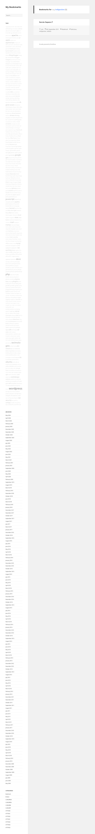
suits (18, 336)
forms (18, 142)
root (18, 303)
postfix (8, 285)
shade (17, 313)
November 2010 (10, 733)
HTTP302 (8, 816)
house (14, 172)
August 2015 (9, 574)
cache (17, 65)
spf (14, 327)
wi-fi (18, 381)
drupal (18, 117)
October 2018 (9, 496)
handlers (13, 160)
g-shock (8, 148)
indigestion (14, 184)
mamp (8, 225)
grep (15, 157)
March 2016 (9, 555)
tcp (10, 343)
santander (9, 307)
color (7, 77)
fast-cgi (17, 132)
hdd (9, 162)
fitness (16, 136)
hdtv (15, 162)
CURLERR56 (9, 802)
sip (12, 317)
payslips (8, 267)
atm (12, 45)
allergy (10, 33)
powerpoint (14, 287)
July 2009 (8, 778)
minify (13, 235)
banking (17, 49)
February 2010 (9, 758)
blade (19, 53)
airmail (10, 31)
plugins (15, 281)
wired (12, 385)
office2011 (9, 256)
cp (14, 87)
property (17, 289)
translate (8, 357)
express (10, 130)
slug (20, 319)
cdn (17, 70)
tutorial (17, 357)
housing (19, 172)
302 (16, 27)
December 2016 (10, 532)
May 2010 (8, 750)
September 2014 (10, 605)
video (11, 368)
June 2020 (8, 471)
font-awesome (12, 140)
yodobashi (10, 404)
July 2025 (8, 443)
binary (15, 53)
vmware (16, 372)
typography (15, 359)
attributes (16, 45)
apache (15, 35)
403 (18, 27)
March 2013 (9, 655)
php (8, 274)
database (8, 94)
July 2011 (8, 711)
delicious (74, 29)
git (9, 152)
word (7, 389)
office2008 (18, 254)
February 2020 (9, 479)
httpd (17, 176)
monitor (14, 239)
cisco (18, 73)
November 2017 (10, 513)
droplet (13, 117)
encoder (17, 124)
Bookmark (8, 794)
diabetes (15, 100)
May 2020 (8, 474)
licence (19, 210)
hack (9, 160)
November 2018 (10, 493)
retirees (8, 303)
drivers (8, 115)
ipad (10, 188)
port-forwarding (13, 283)
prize (19, 287)
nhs (20, 250)
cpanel (17, 87)
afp (7, 31)
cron (20, 89)
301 (13, 27)
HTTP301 (8, 813)
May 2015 (8, 582)
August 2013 (9, 641)
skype (10, 319)
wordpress (15, 388)
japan (14, 195)
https (20, 176)
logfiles (8, 217)
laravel (11, 208)
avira (13, 46)
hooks (7, 169)
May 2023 (8, 449)
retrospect (13, 303)
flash (19, 136)
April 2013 (8, 652)
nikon (7, 252)
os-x (18, 258)
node (10, 252)
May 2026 (8, 415)
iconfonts (17, 178)
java (15, 197)
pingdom (16, 277)
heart (7, 164)
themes (17, 349)
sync (13, 338)
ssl (18, 330)
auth (20, 45)
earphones (11, 120)
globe (16, 152)
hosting (11, 169)
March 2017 (9, 527)
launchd (17, 208)
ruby (13, 305)
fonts (18, 140)
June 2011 (8, 714)
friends (13, 146)
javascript (10, 199)
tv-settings (9, 359)
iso (17, 190)
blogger (16, 55)
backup (12, 49)
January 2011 (9, 727)
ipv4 (15, 190)
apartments (12, 38)
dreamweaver (16, 113)
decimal (11, 96)
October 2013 (9, 635)
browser (16, 64)
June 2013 (8, 647)
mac (16, 217)
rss (11, 305)
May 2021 (8, 457)
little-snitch (15, 213)
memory (10, 231)
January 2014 (9, 627)
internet (12, 186)
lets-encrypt (12, 210)
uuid (15, 366)
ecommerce (9, 122)
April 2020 (8, 476)
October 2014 (9, 602)
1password (9, 27)
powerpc (8, 287)
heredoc (18, 164)
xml (15, 403)
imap (19, 182)
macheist (11, 220)
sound (7, 325)
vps (7, 374)
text (14, 349)
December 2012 (10, 663)
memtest (16, 231)
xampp (8, 403)
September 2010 (10, 739)
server (17, 311)
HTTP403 (8, 822)
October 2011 (9, 702)
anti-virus (8, 35)
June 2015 (8, 580)
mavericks (18, 227)
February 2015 (9, 591)
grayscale (11, 157)
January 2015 (9, 594)
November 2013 (10, 633)
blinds (7, 55)
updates (14, 364)
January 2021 (9, 465)
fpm (15, 144)
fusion (19, 146)
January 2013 (9, 660)
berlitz (11, 53)
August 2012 (9, 674)
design (7, 98)
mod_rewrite (13, 237)
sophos (17, 323)
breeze (11, 64)
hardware (19, 160)
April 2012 (8, 686)
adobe (20, 29)
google (18, 155)
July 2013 (8, 644)
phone (15, 269)
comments (12, 77)
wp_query (15, 400)
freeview (8, 146)
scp (13, 307)
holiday (13, 167)
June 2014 (8, 613)
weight (14, 381)
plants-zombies (10, 279)
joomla (13, 202)
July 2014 (8, 610)
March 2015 (9, 588)
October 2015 (9, 568)
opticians (13, 259)
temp (15, 346)
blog (11, 55)
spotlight (17, 327)
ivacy (19, 192)
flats (9, 138)
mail (12, 222)
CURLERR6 (8, 805)
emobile (8, 124)
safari (19, 305)
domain (12, 111)
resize (14, 301)
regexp (8, 299)
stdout (14, 332)
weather (14, 374)
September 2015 (10, 571)
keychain (16, 204)
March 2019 (9, 488)
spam (17, 325)
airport (14, 31)
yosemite (16, 404)
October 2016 (9, 535)
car (18, 67)
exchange (11, 128)
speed (11, 327)
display (10, 107)
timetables (18, 351)
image (11, 182)
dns (21, 107)
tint (13, 353)
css (11, 92)
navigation (13, 245)
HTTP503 (8, 827)
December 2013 (10, 630)
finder (7, 136)
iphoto (19, 188)
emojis (13, 124)
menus (8, 233)
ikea (11, 180)
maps (17, 225)
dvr (7, 120)
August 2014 (9, 608)
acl (13, 29)
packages (17, 262)
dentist (17, 96)
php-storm (13, 274)
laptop (7, 208)
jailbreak (10, 195)
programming (10, 289)
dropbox (8, 117)
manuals (13, 225)
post (20, 283)
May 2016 (8, 549)
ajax (18, 31)
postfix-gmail (14, 285)
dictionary (13, 102)
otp (8, 262)
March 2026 (9, 421)
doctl (17, 109)
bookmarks (14, 59)
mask (12, 227)
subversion (13, 336)
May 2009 (8, 783)
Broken (7, 797)
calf (20, 65)
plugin (10, 281)
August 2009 (9, 775)
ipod (7, 190)
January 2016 (9, 560)
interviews (18, 186)
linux (7, 213)
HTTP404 (8, 825)
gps (7, 157)
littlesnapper (9, 215)
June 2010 (8, 747)
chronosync (13, 73)
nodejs (14, 252)
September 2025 (10, 437)
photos (12, 271)
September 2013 (10, 638)
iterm (20, 190)
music (11, 243)
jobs (9, 202)
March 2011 (9, 722)
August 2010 (9, 741)
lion (10, 213)
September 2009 (10, 772)
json (7, 204)
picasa (11, 277)
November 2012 (10, 666)
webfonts (13, 379)
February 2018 (9, 504)
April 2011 (8, 719)
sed (11, 311)
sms (7, 321)
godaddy (12, 155)
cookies (16, 82)
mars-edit (8, 227)
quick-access (13, 291)
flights (15, 138)
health (18, 162)
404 (21, 27)
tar (6, 343)
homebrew (18, 167)
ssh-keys (14, 330)
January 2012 (9, 694)
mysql (18, 243)
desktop (12, 98)
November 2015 (10, 566)
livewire (15, 215)
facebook (19, 130)
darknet (17, 92)
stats (7, 332)
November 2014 (10, 599)
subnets (15, 334)
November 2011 (10, 700)
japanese (11, 197)
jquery (17, 202)
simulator (8, 317)
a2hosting (9, 29)
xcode (12, 403)
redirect (17, 295)
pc (11, 267)
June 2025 (8, 446)
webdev (8, 379)
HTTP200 (8, 811)
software (11, 323)
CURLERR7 (8, 808)
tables (16, 338)
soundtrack (12, 325)
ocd (11, 254)
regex (19, 297)
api (20, 38)
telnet (11, 346)
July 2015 (8, 577)
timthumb (9, 353)
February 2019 (9, 490)
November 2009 (10, 766)
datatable (14, 94)
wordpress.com (16, 395)
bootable (13, 62)
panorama (8, 263)
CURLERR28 (9, 799)
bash (11, 51)
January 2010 (9, 761)
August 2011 (9, 708)
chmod (7, 73)
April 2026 (8, 418)
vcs (9, 368)
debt (7, 96)
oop (13, 256)
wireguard (17, 385)
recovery (12, 295)
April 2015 (8, 585)
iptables (10, 190)
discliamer (17, 105)
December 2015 (10, 563)
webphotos (9, 381)
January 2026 (9, 426)
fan (14, 132)
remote (18, 299)
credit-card (15, 89)
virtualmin (18, 370)
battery (15, 51)
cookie (11, 82)
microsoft (13, 233)
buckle (13, 65)
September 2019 (10, 482)
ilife (14, 180)
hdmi (11, 162)
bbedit (7, 53)
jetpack (17, 199)
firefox (11, 136)
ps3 (21, 289)
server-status (9, 313)
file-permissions (13, 134)
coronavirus (13, 83)
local (19, 215)
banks (7, 51)
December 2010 (10, 730)
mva (14, 243)
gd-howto (13, 150)
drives (12, 115)
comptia (15, 79)
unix (10, 364)
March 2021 (9, 460)
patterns (11, 265)
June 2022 (8, 454)
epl (13, 126)
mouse (12, 241)
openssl (8, 259)
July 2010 (8, 744)
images (15, 182)
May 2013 (8, 649)
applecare (13, 40)
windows (14, 383)
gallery (12, 148)
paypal (16, 265)
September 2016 (10, 538)
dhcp (10, 100)
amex (19, 33)
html (17, 174)
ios (6, 188)
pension (17, 267)
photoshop (18, 271)
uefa (14, 362)
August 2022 (9, 451)
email (18, 122)
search (8, 311)
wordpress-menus (11, 391)
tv (20, 357)
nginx (17, 250)
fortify (7, 144)
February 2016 (9, 557)
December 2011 (10, 697)
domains (18, 111)
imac (7, 182)
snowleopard (12, 321)
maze (16, 229)
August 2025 (9, 440)
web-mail (8, 377)
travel (13, 357)
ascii (9, 45)
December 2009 (10, 764)
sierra (20, 315)
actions (16, 29)
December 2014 (10, 596)
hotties (11, 172)
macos (16, 220)
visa (10, 372)
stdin (10, 332)
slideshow (15, 319)
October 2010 (9, 736)
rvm (16, 305)
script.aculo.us (10, 309)
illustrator (18, 180)
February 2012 (9, 691)
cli (9, 75)
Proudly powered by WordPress (47, 44)
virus (7, 372)
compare (17, 77)
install (7, 186)
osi (6, 262)
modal (17, 235)
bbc (19, 51)
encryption (9, 126)
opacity (17, 256)
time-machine (10, 351)
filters (20, 134)
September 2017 (10, 518)
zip (20, 404)
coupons (10, 85)
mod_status (9, 239)
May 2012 (8, 683)
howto (8, 174)
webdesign (15, 377)
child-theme (17, 72)
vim (15, 368)
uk (16, 362)
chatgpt (11, 72)
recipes (17, 293)
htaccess (13, 174)
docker (11, 109)
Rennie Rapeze (45, 22)
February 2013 (9, 658)
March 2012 (9, 688)
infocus (19, 184)
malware (16, 222)
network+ (14, 248)
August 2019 (9, 485)
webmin (18, 379)
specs (7, 327)
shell (16, 315)
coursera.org (16, 85)
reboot (13, 293)
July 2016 (8, 543)
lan (13, 206)
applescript (10, 42)
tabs (9, 340)
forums (11, 144)
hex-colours (11, 165)
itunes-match (13, 192)
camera (14, 67)
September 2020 (10, 468)
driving (16, 115)
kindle (7, 206)
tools (7, 355)
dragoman (9, 113)
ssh (10, 330)
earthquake (18, 120)
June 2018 (8, 499)
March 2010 (9, 755)
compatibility (9, 79)
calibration (9, 67)
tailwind (13, 340)
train (18, 355)
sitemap (15, 317)
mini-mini (8, 235)
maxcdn (8, 229)
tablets (49, 31)
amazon (15, 33)
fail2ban (8, 132)
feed (7, 134)
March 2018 (9, 502)
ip (8, 188)
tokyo (19, 353)
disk (7, 107)
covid (12, 87)
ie (9, 180)
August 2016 (9, 541)
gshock (19, 157)
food (7, 142)
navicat (8, 245)
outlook (12, 262)
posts (20, 285)
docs (14, 109)
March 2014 (9, 621)
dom (9, 111)
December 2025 (10, 429)
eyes (14, 130)
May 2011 (8, 716)
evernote (16, 126)
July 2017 (8, 524)
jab (6, 195)
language (16, 206)
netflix (18, 245)
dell (14, 96)
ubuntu (9, 362)
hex (7, 165)
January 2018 (9, 507)
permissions (9, 269)
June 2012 (8, 680)
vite (12, 372)
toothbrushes (13, 355)
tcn (8, 343)
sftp (14, 313)
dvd (21, 117)
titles (15, 353)
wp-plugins (14, 398)
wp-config (8, 398)
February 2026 (9, 423)
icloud (12, 178)
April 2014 (8, 619)
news (13, 250)
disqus (14, 107)
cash (11, 70)
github (12, 152)
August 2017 (9, 521)
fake (11, 132)
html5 (7, 176)
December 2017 (10, 510)
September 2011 (10, 705)
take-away (18, 340)
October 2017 (9, 515)
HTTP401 (8, 819)
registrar (12, 299)
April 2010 (8, 753)
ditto (18, 107)
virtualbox (12, 370)
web (18, 374)
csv (14, 92)
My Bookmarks (13, 7)
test (11, 349)
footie (10, 142)
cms (18, 75)
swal (7, 338)
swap (9, 338)
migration (19, 233)
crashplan (9, 89)
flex (11, 138)
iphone (14, 188)
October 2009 (9, 769)
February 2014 (9, 624)
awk (16, 46)
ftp (16, 146)
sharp (13, 315)
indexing (8, 184)
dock (7, 109)
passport (14, 263)
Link (42, 29)
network (8, 248)
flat (7, 138)
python (8, 291)
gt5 (7, 160)
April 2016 (8, 552)
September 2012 (10, 672)
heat (10, 164)
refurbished (13, 297)
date (18, 94)
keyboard (11, 204)
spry (7, 330)
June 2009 (8, 780)
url (18, 364)
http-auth (12, 176)
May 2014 (8, 616)
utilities (11, 366)
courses (8, 87)
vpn (20, 372)
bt (19, 64)
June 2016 (8, 546)
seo (14, 311)
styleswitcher (9, 334)
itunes (7, 192)
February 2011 (9, 725)
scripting (17, 309)
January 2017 (9, 529)
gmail (20, 152)
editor (14, 122)
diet (18, 102)
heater (14, 164)
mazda (13, 229)
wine (8, 385)
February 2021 (9, 463)
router (7, 305)
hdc (7, 162)
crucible (8, 92)
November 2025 (10, 432)
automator (9, 46)
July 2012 (8, 677)
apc (17, 38)
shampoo (9, 315)
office (13, 254)
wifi (10, 383)
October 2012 (9, 669)
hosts (16, 169)
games (16, 148)
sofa (18, 321)
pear (13, 267)
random (8, 293)
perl (21, 267)
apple (8, 40)
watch (10, 374)
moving (17, 241)
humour (8, 178)
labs (10, 206)
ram (19, 291)
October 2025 (9, 435)
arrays (16, 43)
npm (18, 252)
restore (19, 301)
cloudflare (13, 75)
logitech (12, 217)
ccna (14, 70)
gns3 (7, 155)
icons (7, 180)
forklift (14, 142)
